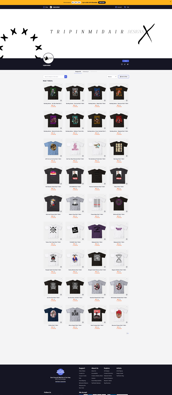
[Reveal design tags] (61, 100)
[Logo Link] (51, 7)
